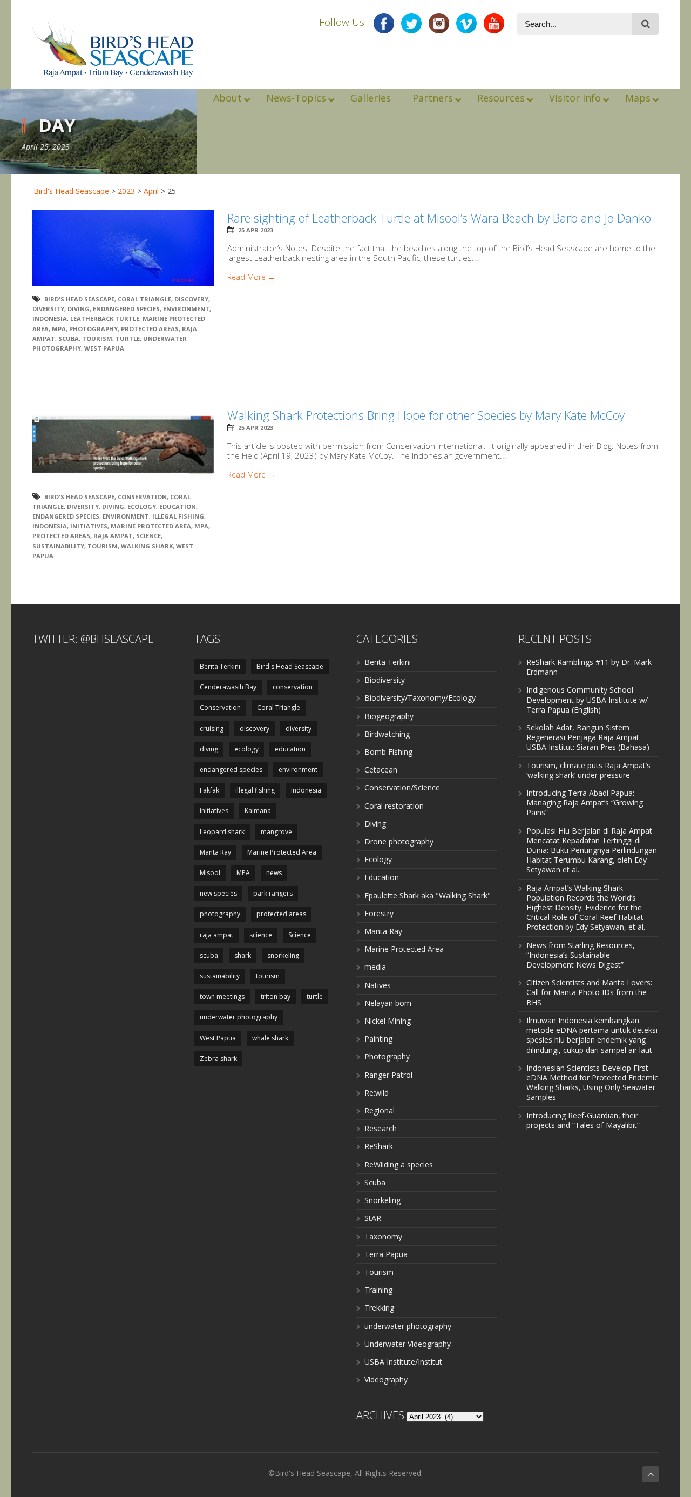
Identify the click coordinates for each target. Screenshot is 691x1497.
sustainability (58, 546)
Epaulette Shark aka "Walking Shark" (427, 895)
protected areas (150, 329)
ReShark (378, 1146)
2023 (126, 191)
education (177, 506)
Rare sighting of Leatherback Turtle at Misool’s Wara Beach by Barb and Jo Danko (439, 218)
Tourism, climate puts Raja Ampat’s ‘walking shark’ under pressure (588, 770)
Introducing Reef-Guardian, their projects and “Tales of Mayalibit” (583, 1120)
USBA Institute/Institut (403, 1362)
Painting (378, 1038)
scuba (68, 338)
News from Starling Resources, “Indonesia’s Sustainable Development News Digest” (580, 955)
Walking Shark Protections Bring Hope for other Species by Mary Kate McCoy (426, 415)
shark (242, 955)
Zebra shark (218, 1058)
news (274, 872)
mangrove (276, 831)
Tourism (379, 1272)
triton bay (275, 996)
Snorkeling (382, 1200)
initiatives (88, 526)
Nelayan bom (387, 1003)
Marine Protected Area (151, 526)
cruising (211, 728)
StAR (372, 1218)
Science (148, 536)
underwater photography (238, 1017)
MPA (59, 329)
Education (381, 877)
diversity (48, 309)
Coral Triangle (144, 299)
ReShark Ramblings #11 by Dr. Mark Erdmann (589, 667)
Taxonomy (383, 1236)
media (375, 967)
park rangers (273, 893)
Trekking (379, 1308)
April (151, 191)
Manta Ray (215, 852)
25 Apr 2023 (255, 230)
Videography (386, 1379)
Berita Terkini (220, 666)
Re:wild (376, 1092)
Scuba (374, 1182)
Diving (375, 823)
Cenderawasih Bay (228, 687)
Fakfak (209, 790)
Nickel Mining (387, 1021)
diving (78, 309)
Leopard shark (222, 831)
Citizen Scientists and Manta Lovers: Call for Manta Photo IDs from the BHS (589, 992)
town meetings (222, 996)
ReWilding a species (398, 1164)
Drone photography (398, 841)
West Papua (104, 348)
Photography (387, 1056)
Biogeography (389, 716)
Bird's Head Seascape (71, 191)
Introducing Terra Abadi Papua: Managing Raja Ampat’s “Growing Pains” (584, 802)
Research (380, 1128)
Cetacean (380, 769)
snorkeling (283, 955)
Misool (210, 872)
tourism (97, 338)
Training (378, 1290)
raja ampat (113, 536)
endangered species (126, 309)
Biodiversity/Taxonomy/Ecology (420, 698)
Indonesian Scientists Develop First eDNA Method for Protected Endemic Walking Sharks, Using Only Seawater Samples (592, 1083)
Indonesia (49, 318)
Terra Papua (386, 1254)
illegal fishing (178, 516)
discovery (191, 299)
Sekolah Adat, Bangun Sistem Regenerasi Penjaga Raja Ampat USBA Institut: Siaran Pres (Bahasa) (587, 737)
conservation (293, 687)
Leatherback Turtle (104, 318)
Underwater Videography (407, 1344)
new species (218, 893)
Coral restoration (394, 806)
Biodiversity (384, 680)
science (260, 934)
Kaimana (258, 810)
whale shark (270, 1038)
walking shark (147, 546)
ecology (141, 506)
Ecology (378, 859)
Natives (377, 985)
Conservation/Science (402, 787)
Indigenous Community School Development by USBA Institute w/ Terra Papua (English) (587, 699)
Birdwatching (387, 734)
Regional (379, 1110)
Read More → (251, 277)
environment (186, 309)
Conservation (142, 497)
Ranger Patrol (388, 1075)
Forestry (379, 913)
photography (93, 329)
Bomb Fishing (388, 752)
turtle (128, 338)
